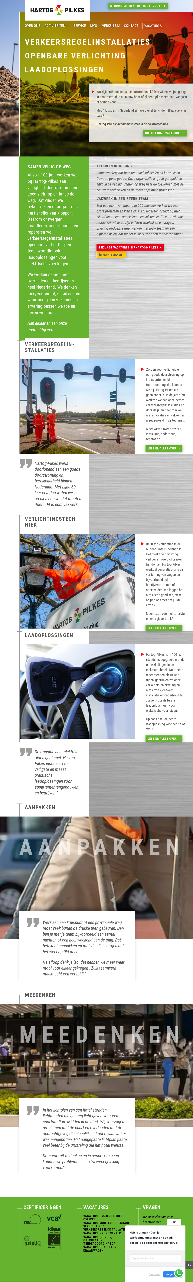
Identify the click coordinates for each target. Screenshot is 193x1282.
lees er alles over (162, 448)
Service (79, 26)
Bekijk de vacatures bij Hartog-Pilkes (128, 247)
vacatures (153, 26)
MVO (93, 26)
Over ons (33, 26)
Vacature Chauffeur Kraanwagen (99, 1248)
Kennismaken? (113, 254)
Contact (131, 26)
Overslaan (154, 1274)
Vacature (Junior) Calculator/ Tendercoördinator (99, 1240)
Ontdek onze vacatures (163, 133)
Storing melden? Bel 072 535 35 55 (136, 6)
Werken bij (110, 26)
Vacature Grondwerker (102, 1233)
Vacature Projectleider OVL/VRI (103, 1217)
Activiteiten (55, 26)
